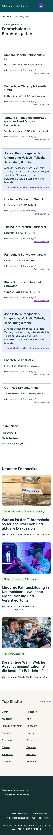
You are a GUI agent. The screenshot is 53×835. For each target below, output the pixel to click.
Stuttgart (31, 725)
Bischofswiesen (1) (12, 438)
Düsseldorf (8, 733)
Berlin (5, 711)
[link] (26, 64)
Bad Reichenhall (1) (12, 443)
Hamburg (31, 711)
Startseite (6, 16)
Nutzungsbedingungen (18, 817)
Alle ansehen (44, 701)
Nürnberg (31, 754)
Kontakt (12, 813)
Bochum (31, 761)
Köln (29, 718)
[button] (41, 5)
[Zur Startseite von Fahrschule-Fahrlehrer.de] (15, 6)
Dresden (31, 747)
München (7, 718)
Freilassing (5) (10, 432)
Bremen (6, 747)
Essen (29, 740)
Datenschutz (24, 813)
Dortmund (7, 740)
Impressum (43, 817)
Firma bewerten (41, 73)
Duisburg (7, 761)
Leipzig (30, 733)
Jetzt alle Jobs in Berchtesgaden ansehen (28, 187)
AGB (34, 817)
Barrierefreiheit (40, 813)
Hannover (7, 754)
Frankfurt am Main (12, 725)
